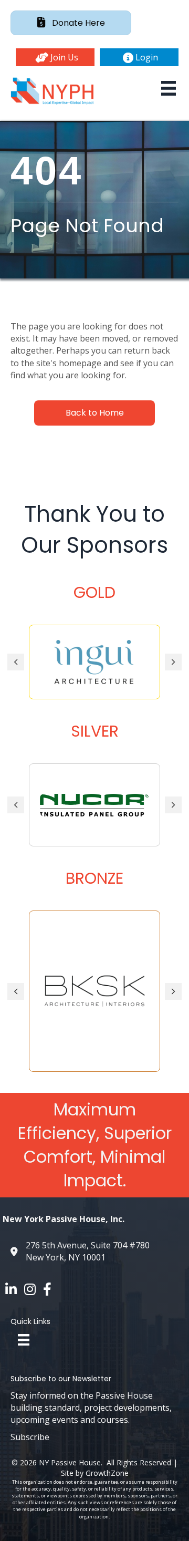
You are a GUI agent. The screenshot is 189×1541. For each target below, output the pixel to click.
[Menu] (168, 88)
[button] (55, 57)
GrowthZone (107, 1473)
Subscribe (29, 1437)
